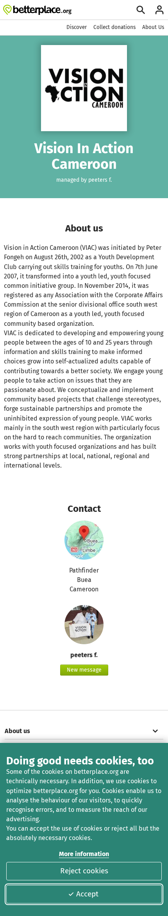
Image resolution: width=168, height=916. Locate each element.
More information (84, 854)
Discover (76, 27)
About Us (153, 27)
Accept (87, 893)
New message (84, 670)
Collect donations (114, 27)
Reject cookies (84, 870)
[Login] (159, 9)
